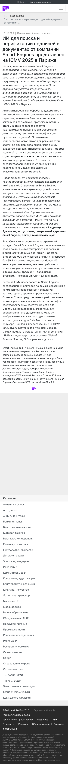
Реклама (23, 724)
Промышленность (14, 629)
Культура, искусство (16, 589)
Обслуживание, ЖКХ (16, 618)
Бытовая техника (14, 532)
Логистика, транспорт (17, 595)
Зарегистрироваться (40, 2)
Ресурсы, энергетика (16, 646)
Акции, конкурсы (14, 515)
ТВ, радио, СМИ (13, 674)
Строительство (13, 669)
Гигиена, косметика (15, 544)
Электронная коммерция (19, 686)
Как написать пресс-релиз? (18, 719)
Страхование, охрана (16, 663)
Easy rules (42, 719)
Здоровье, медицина (16, 561)
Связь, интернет (13, 652)
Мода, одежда (12, 606)
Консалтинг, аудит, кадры (19, 578)
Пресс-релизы (16, 15)
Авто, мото (10, 510)
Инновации (23, 33)
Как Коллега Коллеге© (17, 697)
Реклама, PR (10, 640)
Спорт (7, 658)
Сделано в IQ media (44, 710)
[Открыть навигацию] (61, 8)
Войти (23, 2)
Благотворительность (17, 527)
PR (4, 15)
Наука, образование (15, 612)
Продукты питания (15, 623)
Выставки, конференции (18, 538)
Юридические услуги (16, 691)
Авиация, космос (14, 504)
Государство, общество (18, 550)
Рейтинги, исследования (18, 635)
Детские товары (13, 555)
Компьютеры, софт (42, 33)
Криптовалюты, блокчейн (19, 584)
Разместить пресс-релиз (16, 715)
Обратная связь (40, 724)
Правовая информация (49, 760)
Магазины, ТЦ (11, 601)
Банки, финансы (13, 521)
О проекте (8, 724)
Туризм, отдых (12, 680)
